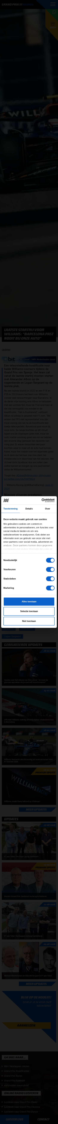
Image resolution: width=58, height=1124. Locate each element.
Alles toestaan (29, 601)
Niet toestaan (29, 621)
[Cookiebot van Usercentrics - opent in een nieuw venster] (42, 500)
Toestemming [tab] (10, 508)
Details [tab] (29, 508)
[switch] (50, 569)
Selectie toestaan (29, 611)
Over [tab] (47, 508)
